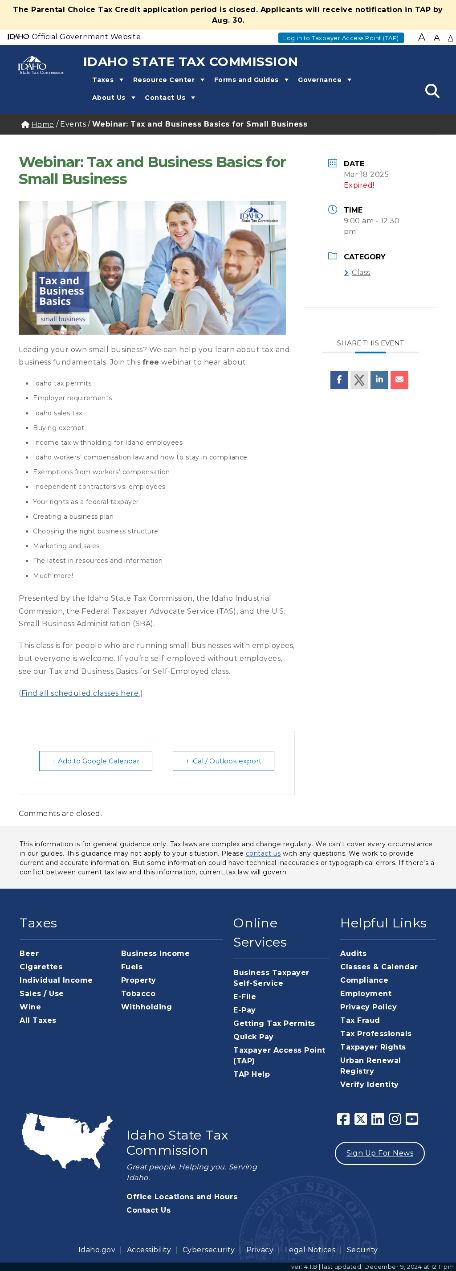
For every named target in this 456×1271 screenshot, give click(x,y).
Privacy (260, 1250)
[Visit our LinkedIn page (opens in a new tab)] (378, 1121)
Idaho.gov (97, 1250)
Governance (320, 80)
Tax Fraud (360, 1020)
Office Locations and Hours (181, 1197)
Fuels (132, 967)
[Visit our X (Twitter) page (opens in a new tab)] (361, 1121)
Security (362, 1250)
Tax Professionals (376, 1033)
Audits (353, 953)
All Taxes (38, 1020)
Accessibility (149, 1250)
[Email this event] (399, 380)
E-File (244, 996)
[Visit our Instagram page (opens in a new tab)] (395, 1121)
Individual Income (56, 980)
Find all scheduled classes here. (80, 693)
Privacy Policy (368, 1007)
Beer (29, 953)
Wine (30, 1007)
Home (43, 124)
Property (138, 980)
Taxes (103, 80)
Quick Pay (253, 1037)
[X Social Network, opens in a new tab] (359, 380)
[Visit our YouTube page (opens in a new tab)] (412, 1121)
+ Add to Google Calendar (95, 761)
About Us (109, 98)
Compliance (364, 980)
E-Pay (244, 1010)
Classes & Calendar (379, 967)
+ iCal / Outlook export (223, 761)
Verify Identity (369, 1084)
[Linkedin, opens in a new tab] (379, 380)
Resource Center (164, 80)
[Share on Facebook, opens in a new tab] (339, 380)
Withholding (146, 1007)
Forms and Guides (246, 80)
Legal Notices (310, 1250)
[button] (120, 80)
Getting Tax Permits (274, 1023)
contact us (263, 853)
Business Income (155, 953)
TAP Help (251, 1074)
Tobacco (138, 993)
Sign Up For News (379, 1153)
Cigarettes (41, 967)
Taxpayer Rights (373, 1047)
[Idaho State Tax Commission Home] (34, 64)
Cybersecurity (209, 1250)
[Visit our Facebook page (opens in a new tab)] (343, 1121)
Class (361, 272)
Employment (365, 993)
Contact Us (165, 98)
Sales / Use (42, 993)
